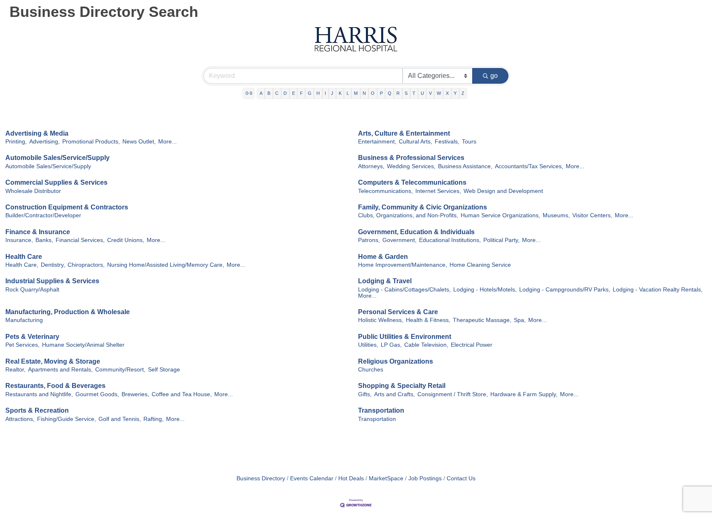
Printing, (16, 142)
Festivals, (447, 142)
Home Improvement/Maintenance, (402, 265)
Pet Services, (22, 345)
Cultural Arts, (415, 142)
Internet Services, (438, 191)
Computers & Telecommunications (412, 182)
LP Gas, (391, 345)
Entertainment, (377, 142)
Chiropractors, (86, 265)
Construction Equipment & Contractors (66, 207)
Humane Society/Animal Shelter (83, 345)
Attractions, (20, 419)
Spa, (520, 320)
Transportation (381, 410)
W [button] (439, 93)
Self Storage (164, 370)
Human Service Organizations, (500, 215)
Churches (370, 370)
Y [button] (455, 93)
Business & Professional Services (411, 157)
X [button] (447, 93)
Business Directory (261, 478)
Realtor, (15, 370)
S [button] (406, 93)
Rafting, (153, 419)
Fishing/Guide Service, (66, 419)
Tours (469, 142)
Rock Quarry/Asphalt (32, 290)
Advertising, (44, 142)
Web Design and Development (503, 191)
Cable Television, (426, 345)
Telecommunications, (385, 191)
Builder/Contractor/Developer (43, 215)
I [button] (325, 93)
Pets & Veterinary (32, 336)
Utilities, (368, 345)
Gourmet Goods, (97, 394)
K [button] (340, 93)
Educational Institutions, (450, 240)
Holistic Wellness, (380, 320)
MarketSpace (386, 478)
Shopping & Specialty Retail (401, 385)
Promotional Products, (91, 142)
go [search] (494, 75)
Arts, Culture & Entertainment (404, 133)
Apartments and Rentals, (60, 370)
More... (167, 142)
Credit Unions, (125, 240)
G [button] (310, 93)
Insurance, (19, 240)
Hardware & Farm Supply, (523, 394)
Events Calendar (311, 478)
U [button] (422, 93)
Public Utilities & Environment (404, 336)
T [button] (413, 93)
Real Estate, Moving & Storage (52, 361)
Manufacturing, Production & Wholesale (67, 311)
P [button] (381, 93)
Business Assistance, (465, 166)
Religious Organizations (395, 361)
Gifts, (365, 394)
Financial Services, (80, 240)
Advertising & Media (36, 133)
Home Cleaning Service (480, 265)
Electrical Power (471, 345)
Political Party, (501, 240)
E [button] (293, 93)
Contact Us (461, 478)
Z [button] (462, 93)
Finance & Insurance (37, 231)
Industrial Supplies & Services (52, 280)
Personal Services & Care (398, 311)
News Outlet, (139, 142)
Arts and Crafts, (394, 394)
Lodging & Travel (385, 280)
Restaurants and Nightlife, (39, 394)
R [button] (398, 93)
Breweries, (135, 394)
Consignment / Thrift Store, (452, 394)
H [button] (318, 93)
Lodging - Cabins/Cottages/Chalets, (404, 290)
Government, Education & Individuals (416, 231)
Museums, (556, 215)
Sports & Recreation (37, 410)
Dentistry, (53, 265)
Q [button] (389, 93)
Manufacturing (24, 320)
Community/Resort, (120, 370)
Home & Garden (383, 256)
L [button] (348, 93)
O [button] (373, 93)
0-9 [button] (249, 93)
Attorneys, (371, 166)
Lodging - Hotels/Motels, (485, 290)
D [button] (285, 93)
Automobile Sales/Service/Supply (57, 157)
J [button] (332, 93)
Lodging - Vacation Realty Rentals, (658, 290)
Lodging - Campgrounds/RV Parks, (564, 290)
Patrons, (369, 240)
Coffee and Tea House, (182, 394)
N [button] (364, 93)
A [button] (261, 93)
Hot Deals (351, 478)
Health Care (23, 256)
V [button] (430, 93)
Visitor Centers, (592, 215)
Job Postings (425, 478)
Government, (399, 240)
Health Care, (21, 265)
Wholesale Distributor (33, 191)
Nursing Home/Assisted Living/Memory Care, (165, 265)
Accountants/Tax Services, (529, 166)
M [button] (356, 93)
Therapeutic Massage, (482, 320)
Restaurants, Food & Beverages (55, 385)
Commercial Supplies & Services (56, 182)
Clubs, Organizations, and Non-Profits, (408, 215)
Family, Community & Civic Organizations (422, 207)
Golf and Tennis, (119, 419)
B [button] (268, 93)
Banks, (44, 240)
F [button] (301, 93)
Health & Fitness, (428, 320)
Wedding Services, (411, 166)
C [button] (277, 93)
